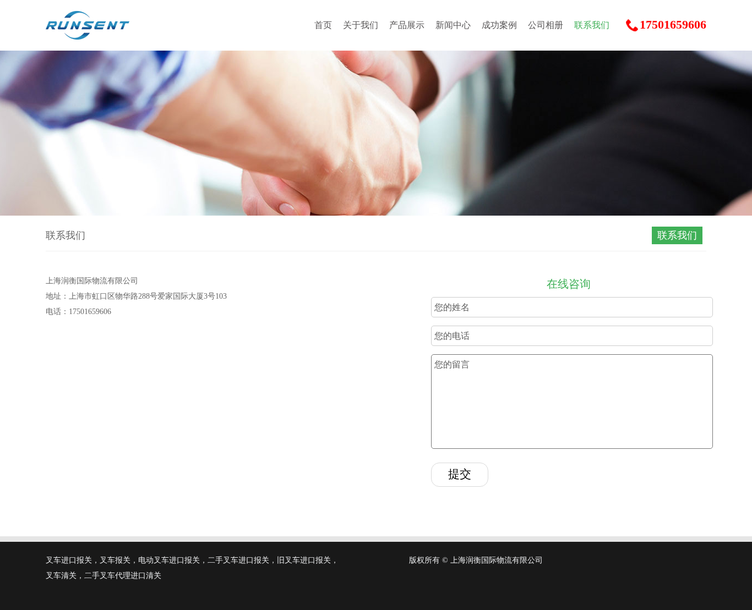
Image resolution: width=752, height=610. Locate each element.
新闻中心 (453, 25)
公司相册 (545, 25)
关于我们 (360, 25)
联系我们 (591, 25)
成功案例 (499, 25)
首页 (323, 25)
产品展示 (406, 25)
